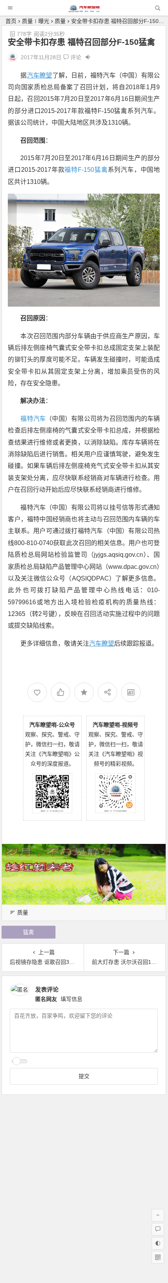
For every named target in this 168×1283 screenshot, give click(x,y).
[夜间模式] (158, 1243)
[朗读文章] (88, 57)
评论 (75, 57)
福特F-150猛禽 (85, 169)
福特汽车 (33, 418)
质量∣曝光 (35, 21)
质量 (60, 21)
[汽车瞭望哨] (84, 10)
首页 (10, 21)
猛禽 (28, 932)
